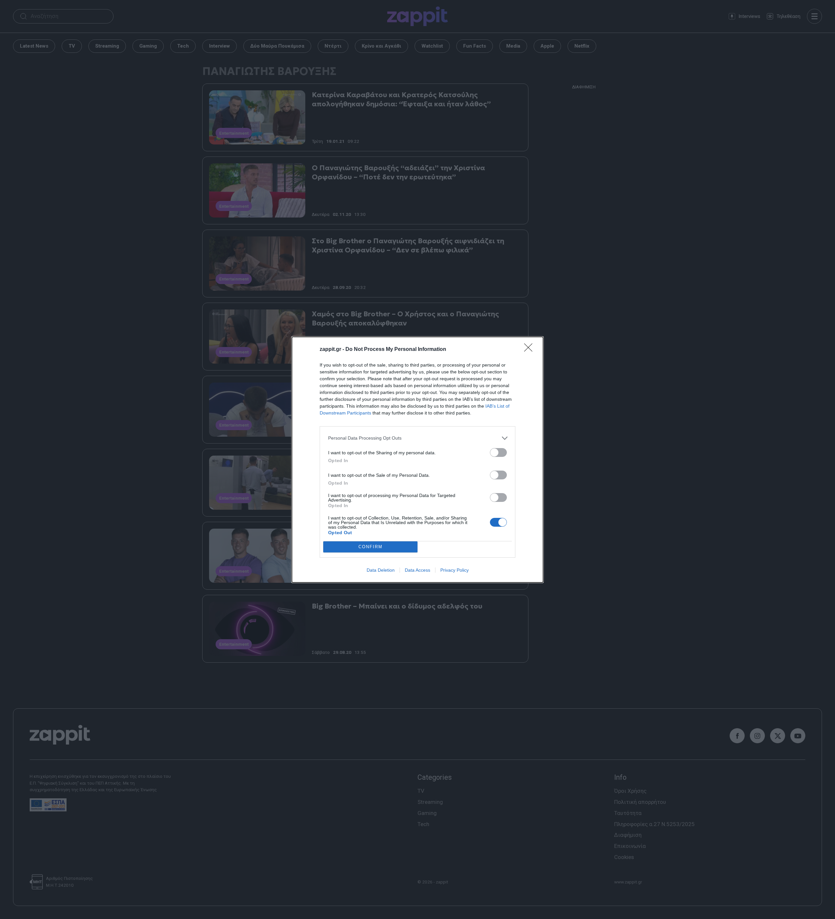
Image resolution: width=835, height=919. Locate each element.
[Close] (530, 349)
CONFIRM (370, 546)
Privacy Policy (454, 570)
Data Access (417, 570)
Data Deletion (381, 570)
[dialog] (417, 459)
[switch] (498, 452)
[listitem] (417, 438)
